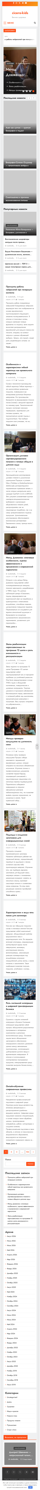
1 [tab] (24, 91)
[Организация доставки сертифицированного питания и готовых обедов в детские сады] (20, 441)
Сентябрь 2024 (12, 1306)
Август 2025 (11, 1287)
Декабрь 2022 (12, 1366)
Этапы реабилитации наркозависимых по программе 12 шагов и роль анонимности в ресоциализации (19, 650)
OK (30, 1487)
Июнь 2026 (11, 1245)
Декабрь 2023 (12, 1347)
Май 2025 (10, 1292)
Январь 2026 (12, 1268)
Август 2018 (11, 1384)
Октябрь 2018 (12, 1375)
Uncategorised (12, 225)
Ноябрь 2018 (12, 1371)
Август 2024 (11, 1310)
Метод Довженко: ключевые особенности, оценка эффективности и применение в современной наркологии (20, 563)
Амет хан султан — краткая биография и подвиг (18, 129)
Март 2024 (11, 1333)
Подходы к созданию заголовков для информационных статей (18, 837)
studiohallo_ (10, 246)
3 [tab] (30, 91)
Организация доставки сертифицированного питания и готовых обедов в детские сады (19, 460)
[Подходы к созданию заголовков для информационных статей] (20, 821)
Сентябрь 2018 (12, 1380)
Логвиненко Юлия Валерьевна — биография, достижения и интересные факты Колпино (19, 232)
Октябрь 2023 (12, 1357)
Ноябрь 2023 (12, 1352)
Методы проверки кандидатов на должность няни (19, 741)
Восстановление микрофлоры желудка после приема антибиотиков (17, 242)
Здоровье (10, 63)
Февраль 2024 (12, 1338)
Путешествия (11, 1425)
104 (27, 1152)
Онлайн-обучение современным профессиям (19, 1088)
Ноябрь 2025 (12, 1278)
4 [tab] (34, 91)
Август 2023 (11, 1361)
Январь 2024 (12, 1343)
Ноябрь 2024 (12, 1296)
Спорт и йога (11, 1430)
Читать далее (10, 347)
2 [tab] (27, 91)
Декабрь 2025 (12, 1273)
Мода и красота (12, 1411)
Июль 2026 (11, 1241)
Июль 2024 (11, 1315)
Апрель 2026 (12, 1254)
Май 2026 (10, 1250)
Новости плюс (12, 1416)
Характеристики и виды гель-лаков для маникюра (20, 914)
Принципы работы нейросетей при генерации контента (19, 289)
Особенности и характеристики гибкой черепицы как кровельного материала (19, 369)
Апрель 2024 (12, 1329)
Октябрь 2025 (12, 1282)
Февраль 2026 (12, 1264)
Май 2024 (10, 1324)
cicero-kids (20, 13)
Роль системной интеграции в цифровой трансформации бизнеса (19, 1006)
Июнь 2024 (11, 1319)
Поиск (8, 1159)
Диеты (8, 450)
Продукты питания (13, 1420)
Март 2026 (11, 1259)
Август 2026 (11, 1236)
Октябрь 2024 (12, 1301)
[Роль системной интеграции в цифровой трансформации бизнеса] (20, 989)
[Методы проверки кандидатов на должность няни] (20, 724)
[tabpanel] (20, 70)
